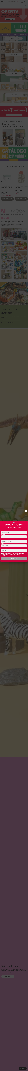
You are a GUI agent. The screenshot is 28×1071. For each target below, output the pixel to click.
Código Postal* (4, 548)
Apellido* (3, 534)
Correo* (2, 539)
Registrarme (14, 558)
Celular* (2, 543)
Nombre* (3, 530)
